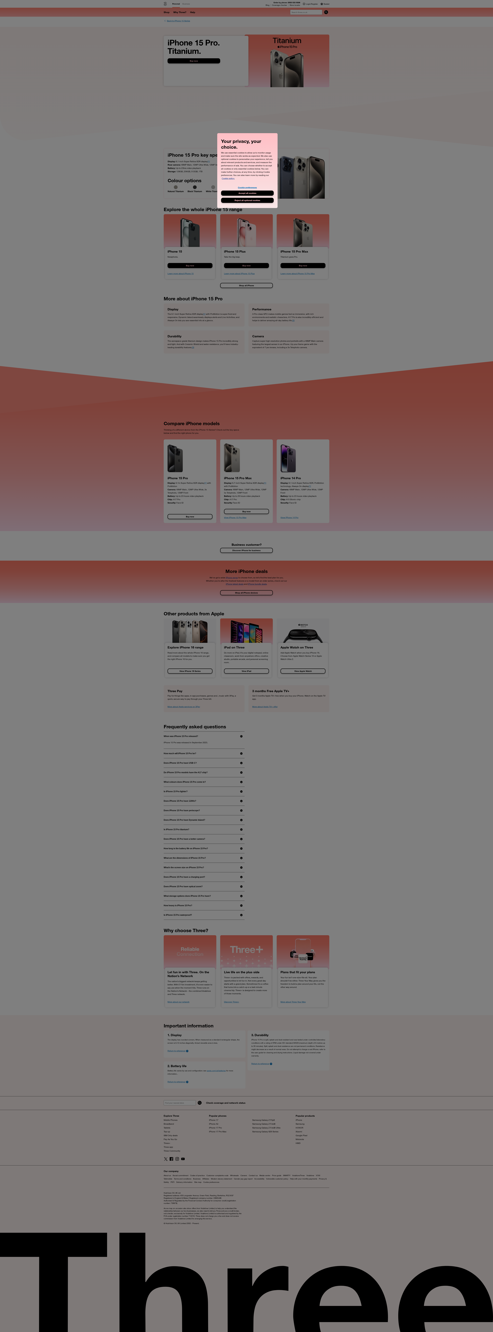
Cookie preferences (247, 187)
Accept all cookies (247, 193)
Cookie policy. (228, 178)
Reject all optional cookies (247, 200)
